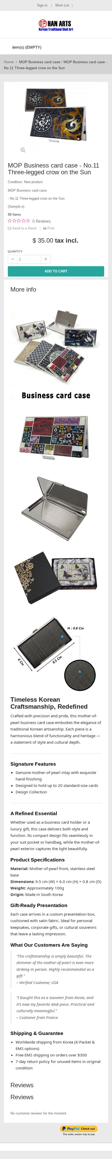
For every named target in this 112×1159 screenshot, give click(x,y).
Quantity (15, 251)
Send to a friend (24, 228)
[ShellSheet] (56, 25)
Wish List (62, 5)
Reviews (22, 1085)
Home (9, 62)
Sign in (42, 5)
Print (50, 228)
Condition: (15, 182)
